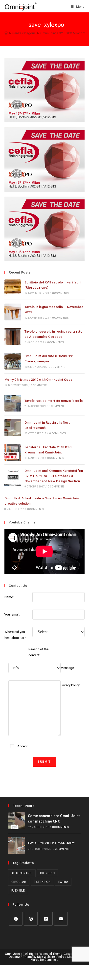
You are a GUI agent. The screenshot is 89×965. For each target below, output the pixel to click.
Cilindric (47, 873)
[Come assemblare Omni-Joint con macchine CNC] (16, 820)
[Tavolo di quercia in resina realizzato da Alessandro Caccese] (12, 336)
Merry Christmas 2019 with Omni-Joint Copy (38, 379)
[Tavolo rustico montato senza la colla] (12, 403)
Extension (42, 882)
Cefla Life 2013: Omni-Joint (51, 843)
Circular (18, 882)
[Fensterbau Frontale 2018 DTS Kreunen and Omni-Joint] (12, 452)
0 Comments (60, 293)
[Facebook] (15, 919)
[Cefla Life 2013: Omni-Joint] (16, 845)
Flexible (18, 890)
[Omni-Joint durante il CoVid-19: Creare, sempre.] (12, 361)
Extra (63, 882)
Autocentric (21, 873)
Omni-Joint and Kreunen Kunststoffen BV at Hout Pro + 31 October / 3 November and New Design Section (53, 476)
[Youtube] (61, 919)
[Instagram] (31, 919)
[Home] (6, 33)
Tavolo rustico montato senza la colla (53, 401)
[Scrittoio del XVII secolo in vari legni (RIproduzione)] (12, 287)
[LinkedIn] (46, 919)
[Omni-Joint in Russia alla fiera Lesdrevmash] (12, 427)
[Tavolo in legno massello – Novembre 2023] (12, 312)
